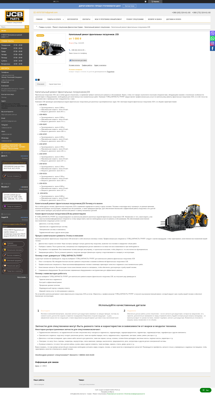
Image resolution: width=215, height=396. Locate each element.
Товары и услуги (54, 19)
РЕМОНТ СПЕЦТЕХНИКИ (134, 19)
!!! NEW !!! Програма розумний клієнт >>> (11, 36)
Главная (39, 19)
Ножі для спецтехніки (87, 384)
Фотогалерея (72, 19)
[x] (39, 80)
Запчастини (129, 6)
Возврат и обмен (155, 19)
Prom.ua (117, 390)
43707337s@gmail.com (8, 121)
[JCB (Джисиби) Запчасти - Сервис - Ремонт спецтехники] (14, 16)
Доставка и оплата (173, 19)
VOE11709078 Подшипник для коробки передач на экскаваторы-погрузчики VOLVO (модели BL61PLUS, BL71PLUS (14, 233)
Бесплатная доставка (79, 60)
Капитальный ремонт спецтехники (97, 27)
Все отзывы (21, 277)
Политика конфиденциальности (135, 394)
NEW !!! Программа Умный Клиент (108, 19)
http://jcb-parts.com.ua (9, 114)
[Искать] (27, 27)
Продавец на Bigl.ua (107, 392)
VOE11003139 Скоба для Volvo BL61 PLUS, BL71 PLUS (14, 167)
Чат (207, 390)
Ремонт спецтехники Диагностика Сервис (68, 27)
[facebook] (36, 80)
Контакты (86, 19)
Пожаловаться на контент (115, 394)
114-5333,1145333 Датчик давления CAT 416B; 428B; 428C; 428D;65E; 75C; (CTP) (13, 197)
